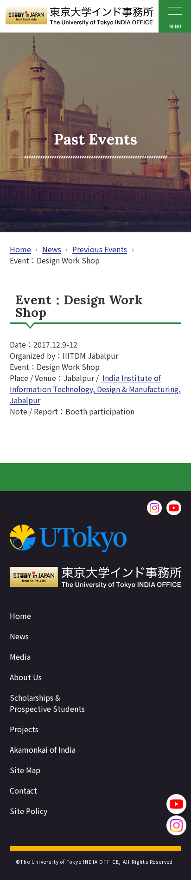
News (51, 249)
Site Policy (28, 810)
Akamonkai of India (43, 749)
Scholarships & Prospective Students (47, 703)
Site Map (25, 769)
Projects (24, 729)
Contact (23, 790)
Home (20, 249)
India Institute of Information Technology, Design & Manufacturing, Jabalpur (95, 389)
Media (20, 656)
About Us (26, 677)
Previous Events (99, 249)
